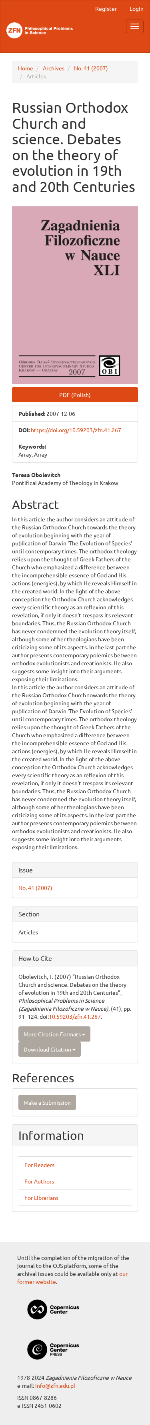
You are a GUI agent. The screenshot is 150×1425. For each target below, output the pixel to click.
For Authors (39, 1181)
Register (106, 8)
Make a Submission (47, 1102)
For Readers (39, 1164)
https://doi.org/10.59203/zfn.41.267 (76, 429)
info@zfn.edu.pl (55, 1385)
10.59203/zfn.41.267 (75, 1016)
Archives (53, 68)
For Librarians (41, 1197)
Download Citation (48, 1049)
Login (137, 8)
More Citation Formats (53, 1034)
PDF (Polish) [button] (75, 394)
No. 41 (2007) (91, 68)
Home (25, 68)
